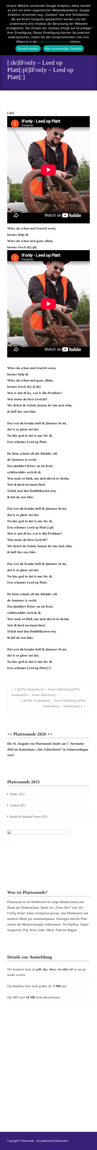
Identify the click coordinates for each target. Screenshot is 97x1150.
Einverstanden (28, 48)
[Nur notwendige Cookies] (91, 27)
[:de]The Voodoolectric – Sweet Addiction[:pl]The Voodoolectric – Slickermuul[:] (53, 703)
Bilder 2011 (17, 794)
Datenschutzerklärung (53, 41)
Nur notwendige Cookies (63, 48)
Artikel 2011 (18, 805)
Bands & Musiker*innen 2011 (29, 816)
